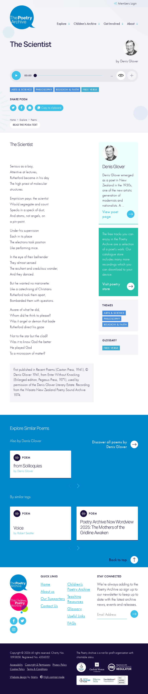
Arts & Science (21, 89)
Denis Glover (129, 61)
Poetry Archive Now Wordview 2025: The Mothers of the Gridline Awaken (106, 527)
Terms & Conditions (37, 669)
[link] (16, 75)
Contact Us (49, 606)
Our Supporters (53, 598)
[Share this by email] (30, 108)
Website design (18, 677)
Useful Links (76, 616)
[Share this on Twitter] (13, 108)
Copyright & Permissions (37, 664)
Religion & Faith (67, 89)
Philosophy (44, 89)
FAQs (71, 623)
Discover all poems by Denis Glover (109, 444)
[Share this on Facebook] (21, 108)
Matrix (34, 677)
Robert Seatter (25, 533)
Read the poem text (25, 124)
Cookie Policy (17, 669)
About (130, 24)
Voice (18, 528)
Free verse (90, 89)
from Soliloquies (28, 466)
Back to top (118, 559)
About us (47, 591)
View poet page (110, 214)
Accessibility (16, 664)
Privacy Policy (60, 664)
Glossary (74, 608)
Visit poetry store (111, 286)
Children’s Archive (85, 24)
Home (45, 584)
